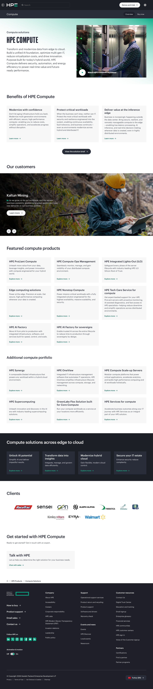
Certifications (121, 653)
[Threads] (21, 639)
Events (83, 629)
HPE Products (17, 581)
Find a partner (121, 657)
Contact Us (120, 597)
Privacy (9, 680)
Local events (86, 639)
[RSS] (34, 639)
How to (12, 605)
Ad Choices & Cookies (33, 680)
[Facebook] (25, 639)
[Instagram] (17, 639)
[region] (76, 204)
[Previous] (9, 231)
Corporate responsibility (54, 612)
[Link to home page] (8, 581)
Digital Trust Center (123, 602)
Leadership (49, 633)
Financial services (123, 621)
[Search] (22, 5)
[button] (2, 5)
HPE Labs (49, 616)
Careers (48, 607)
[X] (12, 639)
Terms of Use (18, 680)
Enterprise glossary (123, 616)
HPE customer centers (125, 630)
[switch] (11, 654)
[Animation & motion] (12, 654)
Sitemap (47, 680)
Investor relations (52, 628)
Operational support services (92, 597)
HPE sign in (120, 635)
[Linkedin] (8, 639)
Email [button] (12, 618)
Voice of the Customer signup (128, 640)
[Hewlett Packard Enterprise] (12, 5)
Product (15, 611)
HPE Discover (86, 634)
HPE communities (123, 626)
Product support (87, 607)
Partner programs (123, 662)
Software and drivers (89, 612)
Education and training (125, 607)
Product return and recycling (92, 602)
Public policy (50, 638)
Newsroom (85, 643)
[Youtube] (30, 639)
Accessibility (50, 602)
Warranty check (87, 616)
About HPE (49, 597)
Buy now (140, 14)
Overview (129, 14)
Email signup (121, 612)
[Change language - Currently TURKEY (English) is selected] (145, 4)
